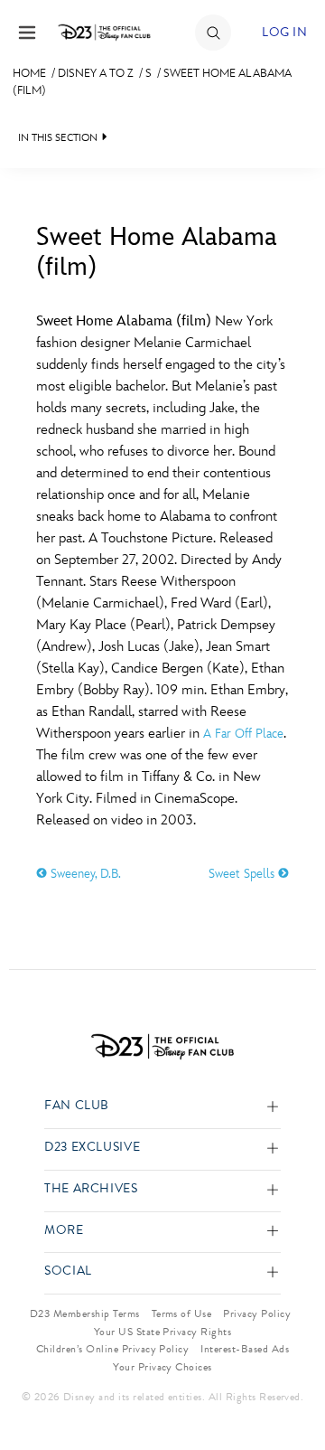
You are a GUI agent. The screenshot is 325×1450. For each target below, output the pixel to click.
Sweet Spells (243, 873)
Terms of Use (182, 1313)
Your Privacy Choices (162, 1367)
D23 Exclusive (92, 1147)
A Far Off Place (243, 733)
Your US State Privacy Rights (162, 1331)
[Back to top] (290, 1389)
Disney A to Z (96, 73)
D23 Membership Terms (85, 1313)
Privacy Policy (257, 1313)
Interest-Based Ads (244, 1349)
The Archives (91, 1189)
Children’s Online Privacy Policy (112, 1349)
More (64, 1230)
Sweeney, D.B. (84, 873)
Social (68, 1271)
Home (29, 73)
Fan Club (76, 1106)
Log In (284, 32)
